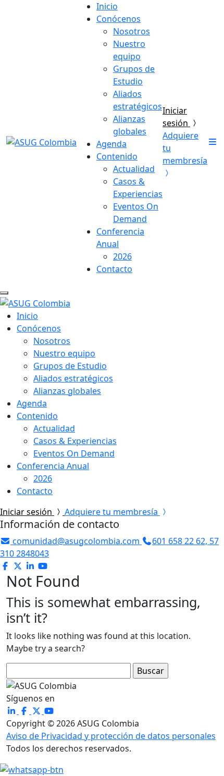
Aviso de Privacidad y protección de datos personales (111, 736)
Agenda (111, 144)
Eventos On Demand (74, 453)
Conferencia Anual (53, 466)
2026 (122, 256)
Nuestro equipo (64, 353)
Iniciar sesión (27, 512)
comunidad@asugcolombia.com (76, 541)
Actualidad (134, 169)
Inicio (107, 6)
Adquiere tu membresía (112, 512)
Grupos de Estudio (70, 366)
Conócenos (118, 18)
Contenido (117, 156)
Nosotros (131, 31)
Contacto (114, 269)
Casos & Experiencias (75, 441)
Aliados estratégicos (73, 378)
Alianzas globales (67, 391)
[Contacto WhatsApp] (32, 769)
